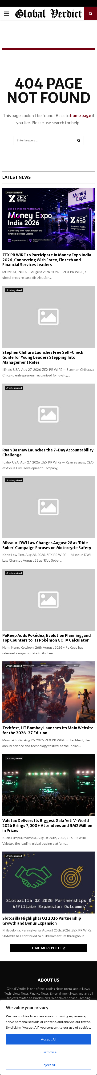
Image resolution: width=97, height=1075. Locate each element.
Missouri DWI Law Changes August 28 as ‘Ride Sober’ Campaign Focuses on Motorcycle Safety (46, 545)
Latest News (16, 177)
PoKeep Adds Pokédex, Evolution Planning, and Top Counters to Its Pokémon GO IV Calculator (46, 638)
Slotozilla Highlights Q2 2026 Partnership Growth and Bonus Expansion (41, 921)
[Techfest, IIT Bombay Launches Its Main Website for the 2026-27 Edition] (48, 692)
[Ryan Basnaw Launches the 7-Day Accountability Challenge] (48, 414)
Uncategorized (14, 192)
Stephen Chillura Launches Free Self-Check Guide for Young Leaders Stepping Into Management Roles (42, 357)
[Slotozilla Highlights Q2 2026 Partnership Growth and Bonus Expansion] (48, 882)
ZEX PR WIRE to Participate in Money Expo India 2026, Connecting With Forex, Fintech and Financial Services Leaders (46, 260)
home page (80, 115)
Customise (48, 1052)
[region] (48, 1037)
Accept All (48, 1039)
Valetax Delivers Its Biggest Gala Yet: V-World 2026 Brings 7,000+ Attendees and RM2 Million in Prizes (47, 825)
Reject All (48, 1065)
